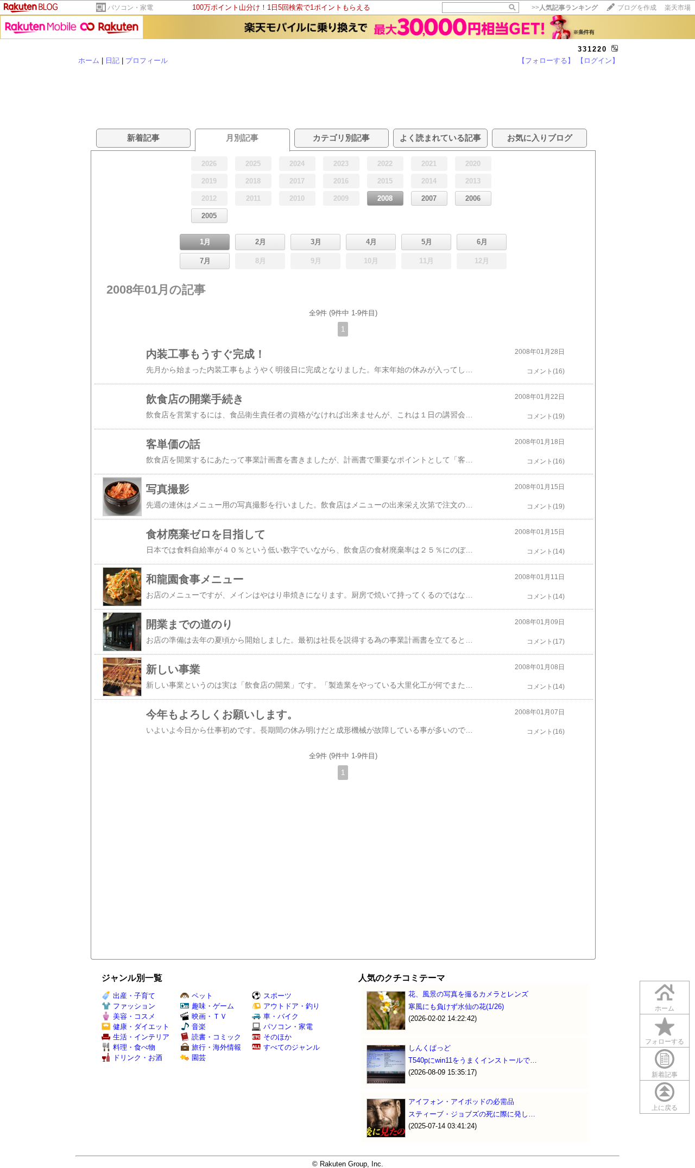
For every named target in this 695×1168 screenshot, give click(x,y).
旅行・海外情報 (216, 1047)
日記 (112, 60)
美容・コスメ (134, 1016)
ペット (202, 996)
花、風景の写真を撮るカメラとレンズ (468, 994)
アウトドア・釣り (291, 1006)
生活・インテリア (141, 1037)
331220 (592, 49)
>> (565, 7)
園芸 (199, 1057)
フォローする (664, 1041)
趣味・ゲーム (213, 1006)
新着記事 (665, 1074)
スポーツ (277, 996)
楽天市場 (678, 7)
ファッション (134, 1006)
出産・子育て (134, 996)
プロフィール (146, 60)
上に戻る (665, 1108)
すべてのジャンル (291, 1047)
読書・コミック (216, 1037)
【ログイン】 (598, 60)
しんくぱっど (429, 1048)
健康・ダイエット (141, 1027)
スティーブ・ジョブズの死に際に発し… (471, 1114)
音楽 (199, 1027)
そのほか (277, 1037)
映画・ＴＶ (209, 1016)
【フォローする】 (546, 60)
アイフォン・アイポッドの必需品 (461, 1101)
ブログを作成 (636, 7)
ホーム (88, 60)
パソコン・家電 (130, 7)
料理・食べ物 (134, 1047)
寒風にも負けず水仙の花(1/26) (456, 1006)
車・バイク (281, 1016)
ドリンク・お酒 (137, 1057)
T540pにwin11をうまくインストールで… (472, 1060)
